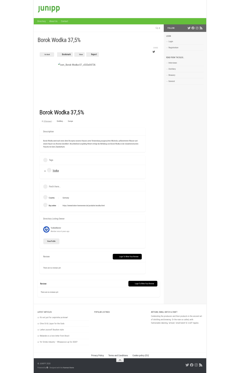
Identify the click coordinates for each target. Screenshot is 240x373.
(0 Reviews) (48, 121)
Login (170, 41)
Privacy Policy (97, 355)
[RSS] (201, 28)
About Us (53, 21)
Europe (70, 121)
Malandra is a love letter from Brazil (54, 335)
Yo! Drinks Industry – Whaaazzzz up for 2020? (59, 342)
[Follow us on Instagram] (197, 28)
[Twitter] (189, 28)
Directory (41, 21)
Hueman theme (68, 367)
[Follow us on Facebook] (193, 28)
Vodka (56, 170)
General (171, 81)
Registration (173, 47)
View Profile (51, 241)
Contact (64, 21)
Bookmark (66, 54)
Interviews (172, 63)
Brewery (171, 75)
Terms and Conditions (118, 355)
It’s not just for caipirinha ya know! (54, 317)
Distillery (60, 121)
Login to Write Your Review (128, 257)
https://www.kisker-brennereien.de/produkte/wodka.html (84, 205)
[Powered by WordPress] (47, 368)
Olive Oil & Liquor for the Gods (52, 323)
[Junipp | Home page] (49, 9)
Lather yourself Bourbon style (52, 329)
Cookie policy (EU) (140, 355)
